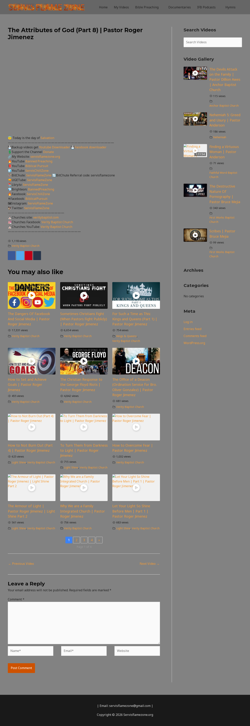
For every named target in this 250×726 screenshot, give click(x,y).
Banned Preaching (38, 161)
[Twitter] (20, 255)
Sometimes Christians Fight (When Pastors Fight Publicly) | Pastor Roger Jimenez (83, 318)
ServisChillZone (37, 170)
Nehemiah (219, 137)
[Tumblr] (37, 255)
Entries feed (192, 329)
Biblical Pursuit (36, 166)
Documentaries (179, 7)
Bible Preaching (147, 7)
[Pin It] (28, 255)
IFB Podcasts (206, 7)
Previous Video (21, 563)
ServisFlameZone (39, 175)
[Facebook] (11, 255)
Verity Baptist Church (57, 222)
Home (103, 7)
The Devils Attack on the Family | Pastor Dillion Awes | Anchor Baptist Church (224, 79)
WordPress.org (194, 343)
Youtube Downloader (55, 147)
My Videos (121, 7)
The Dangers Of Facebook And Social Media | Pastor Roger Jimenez (29, 318)
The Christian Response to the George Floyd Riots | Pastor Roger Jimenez (81, 384)
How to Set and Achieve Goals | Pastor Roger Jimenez (27, 384)
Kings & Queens (126, 336)
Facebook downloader (90, 147)
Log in (188, 322)
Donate (48, 152)
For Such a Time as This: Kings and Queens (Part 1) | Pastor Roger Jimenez (134, 318)
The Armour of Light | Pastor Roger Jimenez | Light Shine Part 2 (31, 511)
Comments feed (195, 336)
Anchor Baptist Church (224, 105)
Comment (16, 599)
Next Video (150, 563)
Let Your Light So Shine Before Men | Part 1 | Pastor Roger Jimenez (131, 511)
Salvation (47, 138)
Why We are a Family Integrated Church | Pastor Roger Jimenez (82, 511)
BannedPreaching (41, 189)
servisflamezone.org (45, 156)
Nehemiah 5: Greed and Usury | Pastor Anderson (224, 119)
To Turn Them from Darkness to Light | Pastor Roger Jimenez (84, 450)
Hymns (230, 7)
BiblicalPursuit (36, 199)
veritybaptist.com (46, 217)
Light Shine (19, 462)
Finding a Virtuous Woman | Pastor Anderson (224, 151)
